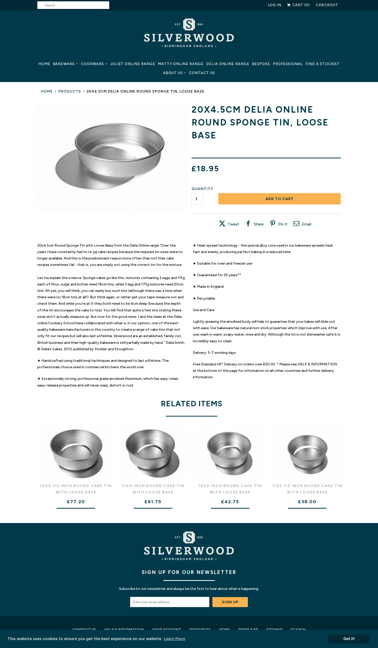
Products (69, 91)
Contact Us (202, 73)
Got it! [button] (349, 638)
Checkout (327, 5)
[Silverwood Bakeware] (189, 34)
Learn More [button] (174, 638)
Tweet (233, 224)
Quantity (202, 189)
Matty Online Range (181, 64)
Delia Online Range (227, 64)
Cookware (92, 64)
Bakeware (64, 64)
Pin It (282, 224)
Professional (288, 64)
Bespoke (261, 64)
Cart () (300, 5)
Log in (275, 5)
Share (259, 224)
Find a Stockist (322, 64)
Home (44, 64)
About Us (173, 73)
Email (306, 224)
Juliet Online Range (132, 64)
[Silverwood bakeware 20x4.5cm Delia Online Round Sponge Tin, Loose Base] (111, 156)
